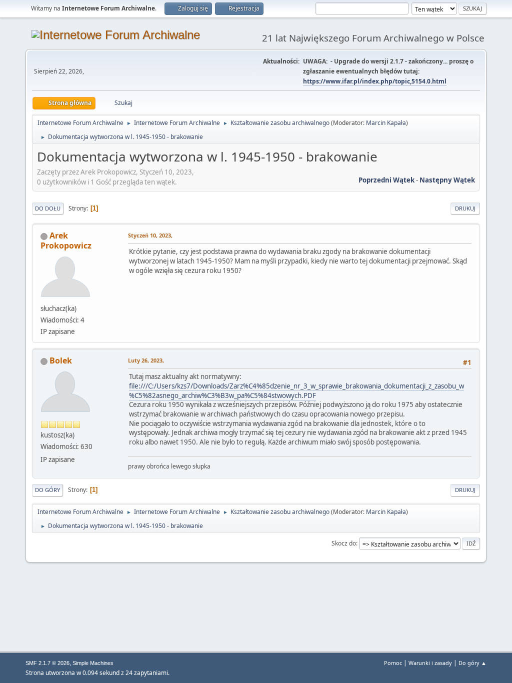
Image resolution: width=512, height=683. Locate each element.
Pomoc (393, 662)
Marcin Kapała (386, 122)
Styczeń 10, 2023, (150, 235)
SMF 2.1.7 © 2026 (48, 663)
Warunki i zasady (430, 662)
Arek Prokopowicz (66, 240)
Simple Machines (93, 663)
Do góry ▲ (472, 662)
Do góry (47, 490)
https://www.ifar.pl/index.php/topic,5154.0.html (374, 81)
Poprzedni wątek (386, 180)
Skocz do (344, 543)
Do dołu (47, 208)
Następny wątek (447, 180)
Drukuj (465, 208)
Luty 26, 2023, (146, 360)
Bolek (61, 360)
